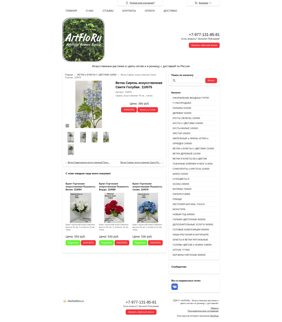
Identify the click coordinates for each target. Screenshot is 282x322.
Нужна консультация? (142, 2)
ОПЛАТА (150, 10)
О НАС (90, 10)
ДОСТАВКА (170, 10)
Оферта (215, 308)
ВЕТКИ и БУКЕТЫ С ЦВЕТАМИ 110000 (193, 148)
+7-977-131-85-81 (204, 34)
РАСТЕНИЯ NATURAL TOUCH (189, 204)
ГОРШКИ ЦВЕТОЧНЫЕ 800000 (189, 219)
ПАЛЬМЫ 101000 (182, 108)
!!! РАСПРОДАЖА (182, 103)
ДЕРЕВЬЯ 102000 (182, 113)
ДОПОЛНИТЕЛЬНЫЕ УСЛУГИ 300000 (193, 224)
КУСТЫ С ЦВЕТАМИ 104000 (188, 123)
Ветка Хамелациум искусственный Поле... (89, 162)
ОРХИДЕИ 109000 (182, 143)
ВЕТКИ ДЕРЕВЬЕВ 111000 (187, 153)
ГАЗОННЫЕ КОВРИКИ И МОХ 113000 (193, 163)
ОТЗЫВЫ (108, 10)
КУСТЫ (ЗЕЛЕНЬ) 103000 (186, 118)
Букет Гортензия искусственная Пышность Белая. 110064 (80, 186)
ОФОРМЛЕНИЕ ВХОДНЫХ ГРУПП (191, 98)
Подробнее (73, 242)
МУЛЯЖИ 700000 (182, 189)
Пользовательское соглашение (203, 311)
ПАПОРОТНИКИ (181, 194)
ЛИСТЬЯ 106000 (181, 133)
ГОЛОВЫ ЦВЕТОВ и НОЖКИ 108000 (192, 244)
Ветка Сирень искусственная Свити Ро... (140, 162)
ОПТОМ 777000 (181, 249)
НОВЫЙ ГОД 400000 (184, 214)
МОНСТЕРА (179, 209)
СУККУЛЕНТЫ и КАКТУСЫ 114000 (191, 168)
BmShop (214, 316)
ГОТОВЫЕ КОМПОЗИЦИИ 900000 (191, 229)
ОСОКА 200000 (181, 184)
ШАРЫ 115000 (180, 174)
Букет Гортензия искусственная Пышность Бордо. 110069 (114, 186)
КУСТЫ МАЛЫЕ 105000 (185, 128)
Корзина (203, 2)
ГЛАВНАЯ (71, 10)
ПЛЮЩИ (177, 199)
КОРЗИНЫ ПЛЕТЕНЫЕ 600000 (189, 255)
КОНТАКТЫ (129, 10)
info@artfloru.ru (76, 300)
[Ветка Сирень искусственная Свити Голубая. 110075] (88, 104)
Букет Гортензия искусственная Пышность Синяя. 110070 (147, 186)
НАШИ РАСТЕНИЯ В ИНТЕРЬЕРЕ (191, 234)
